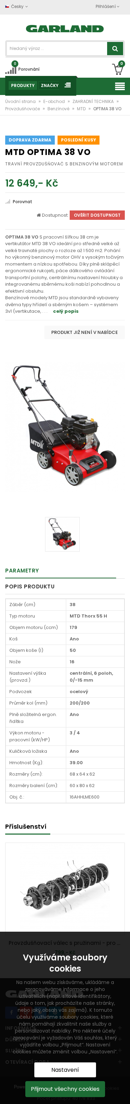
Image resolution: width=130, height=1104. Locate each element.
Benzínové (58, 109)
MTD (82, 109)
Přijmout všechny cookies (65, 1089)
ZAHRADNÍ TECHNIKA (93, 101)
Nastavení (65, 1070)
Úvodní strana (21, 101)
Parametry (22, 570)
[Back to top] (122, 1091)
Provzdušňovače (23, 109)
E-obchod (54, 101)
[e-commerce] (65, 28)
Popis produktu (29, 586)
